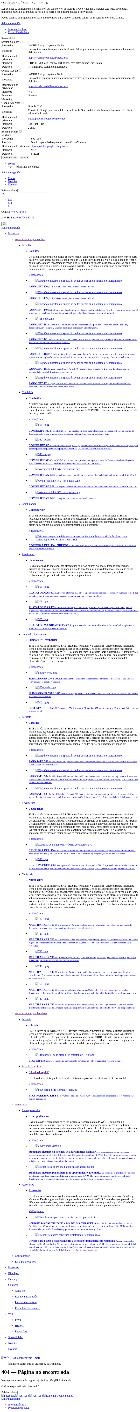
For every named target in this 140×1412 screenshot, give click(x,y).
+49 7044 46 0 (18, 211)
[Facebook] (8, 1395)
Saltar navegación (10, 23)
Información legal (17, 29)
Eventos (12, 184)
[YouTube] (22, 1395)
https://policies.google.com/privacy (46, 118)
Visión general (36, 274)
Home (11, 163)
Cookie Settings (65, 1395)
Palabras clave (9, 190)
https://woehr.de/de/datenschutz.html (48, 57)
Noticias (12, 181)
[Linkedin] (49, 1395)
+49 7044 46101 (25, 217)
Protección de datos (18, 32)
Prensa (11, 178)
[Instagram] (36, 1395)
